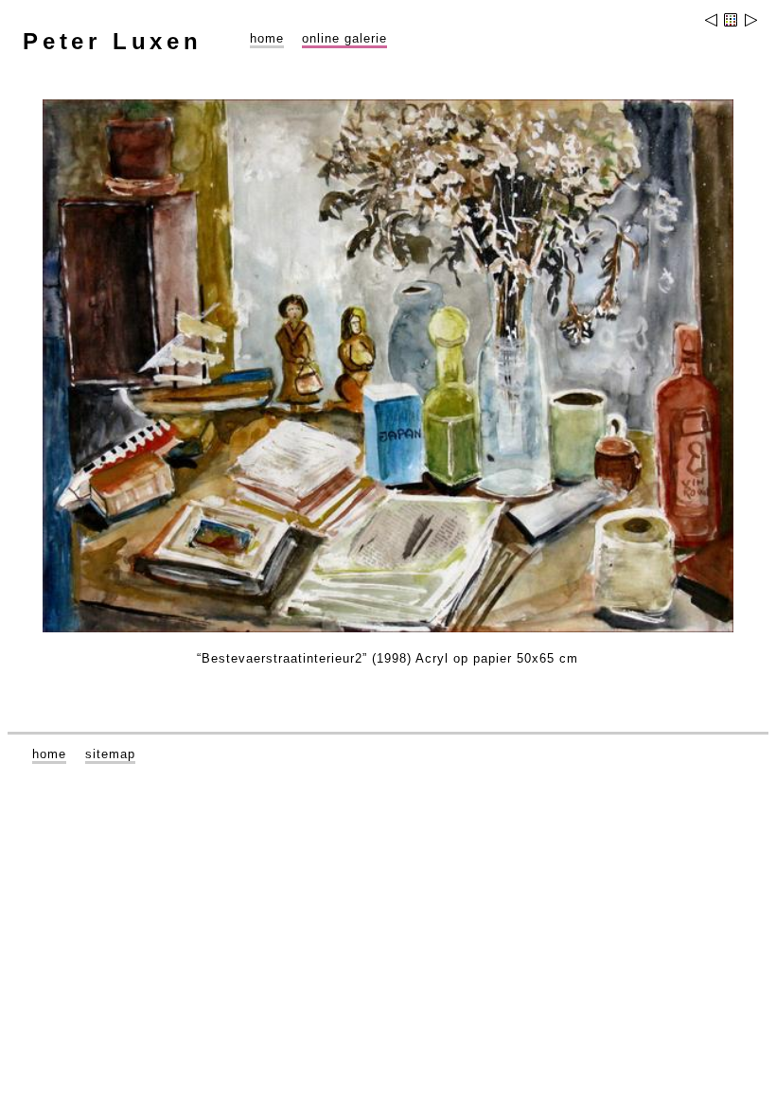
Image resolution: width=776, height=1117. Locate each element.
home (267, 38)
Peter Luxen (113, 41)
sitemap (110, 754)
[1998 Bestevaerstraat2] (712, 22)
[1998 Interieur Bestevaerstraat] (750, 22)
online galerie (344, 38)
